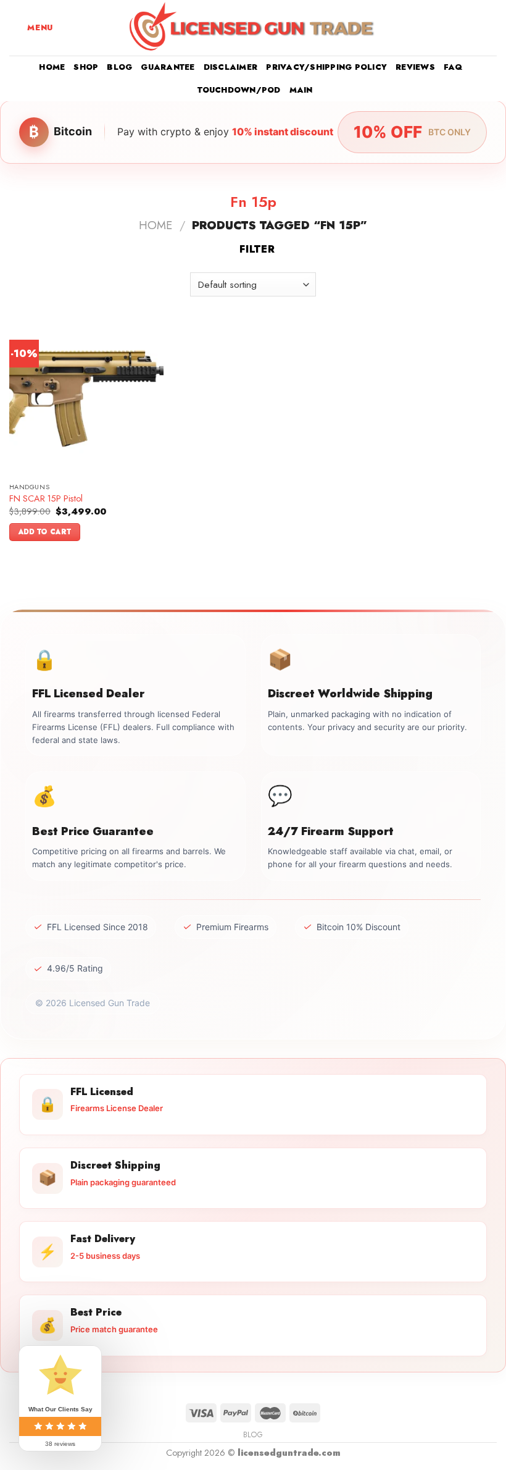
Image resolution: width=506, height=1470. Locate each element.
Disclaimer (231, 67)
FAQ (453, 67)
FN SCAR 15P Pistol (46, 499)
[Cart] (490, 27)
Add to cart (45, 532)
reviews (415, 67)
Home (52, 67)
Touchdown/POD (238, 90)
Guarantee (167, 67)
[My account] (469, 27)
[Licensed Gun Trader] (253, 28)
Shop (85, 67)
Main (301, 90)
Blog (119, 67)
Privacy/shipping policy (326, 67)
